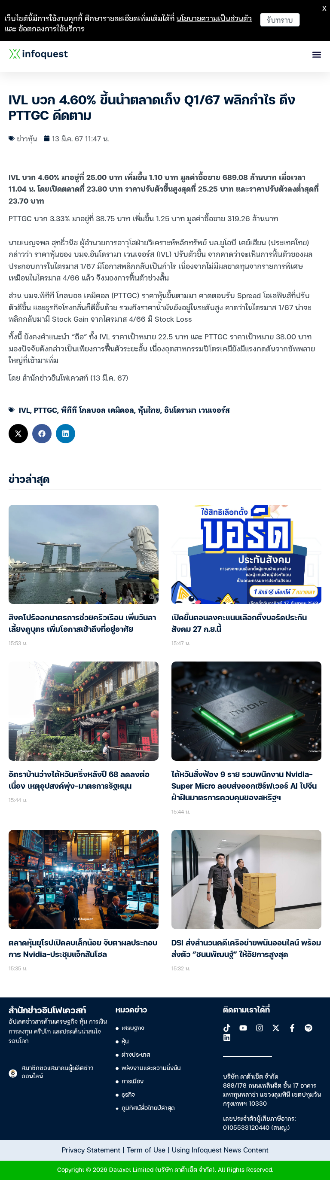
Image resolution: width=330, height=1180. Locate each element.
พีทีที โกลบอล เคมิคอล (97, 409)
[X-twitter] (276, 1028)
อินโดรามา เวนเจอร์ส (197, 409)
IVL (24, 409)
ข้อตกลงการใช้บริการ (51, 28)
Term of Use (146, 1149)
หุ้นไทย (149, 409)
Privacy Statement (91, 1149)
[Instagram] (259, 1028)
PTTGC (45, 409)
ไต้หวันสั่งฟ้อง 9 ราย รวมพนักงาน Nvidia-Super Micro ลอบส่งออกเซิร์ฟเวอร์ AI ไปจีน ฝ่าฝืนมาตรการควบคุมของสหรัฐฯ (244, 786)
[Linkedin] (227, 1037)
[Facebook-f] (292, 1028)
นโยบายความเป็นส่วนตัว (214, 18)
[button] (18, 433)
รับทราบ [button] (280, 19)
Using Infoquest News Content (220, 1149)
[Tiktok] (227, 1028)
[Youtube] (243, 1028)
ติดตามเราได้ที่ (246, 1010)
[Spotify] (308, 1028)
